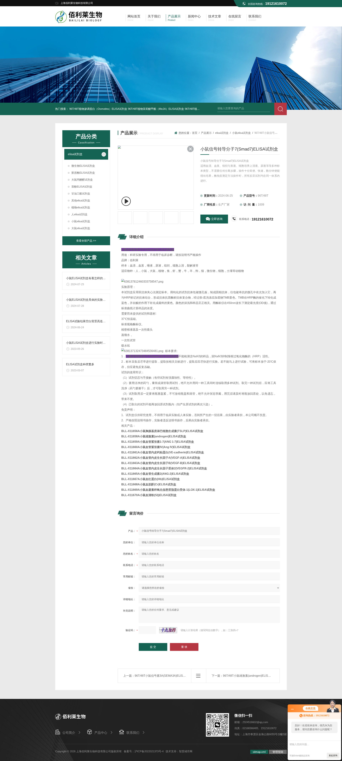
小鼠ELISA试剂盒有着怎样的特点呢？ (90, 278)
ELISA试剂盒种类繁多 (80, 364)
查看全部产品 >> (86, 240)
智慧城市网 (185, 751)
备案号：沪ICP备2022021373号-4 (144, 751)
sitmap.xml (259, 751)
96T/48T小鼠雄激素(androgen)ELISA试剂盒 (251, 675)
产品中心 (100, 732)
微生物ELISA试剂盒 (83, 165)
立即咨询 (216, 218)
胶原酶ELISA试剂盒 (83, 172)
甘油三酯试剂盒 (80, 193)
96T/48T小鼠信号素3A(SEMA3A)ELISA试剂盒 (164, 675)
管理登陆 (278, 751)
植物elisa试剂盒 (80, 207)
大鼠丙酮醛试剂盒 (82, 179)
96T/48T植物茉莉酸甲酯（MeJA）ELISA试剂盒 (156, 108)
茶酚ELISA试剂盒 (81, 186)
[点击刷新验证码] (168, 630)
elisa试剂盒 (75, 154)
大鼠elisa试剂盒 (80, 228)
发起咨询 (333, 755)
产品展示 (206, 132)
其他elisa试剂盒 (80, 200)
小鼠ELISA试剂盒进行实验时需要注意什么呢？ (96, 342)
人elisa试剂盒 (79, 214)
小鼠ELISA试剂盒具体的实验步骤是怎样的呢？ (96, 299)
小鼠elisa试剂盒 (80, 221)
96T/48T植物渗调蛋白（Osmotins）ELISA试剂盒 (98, 108)
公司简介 (68, 732)
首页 (194, 132)
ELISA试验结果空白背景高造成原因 (88, 321)
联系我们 (132, 732)
